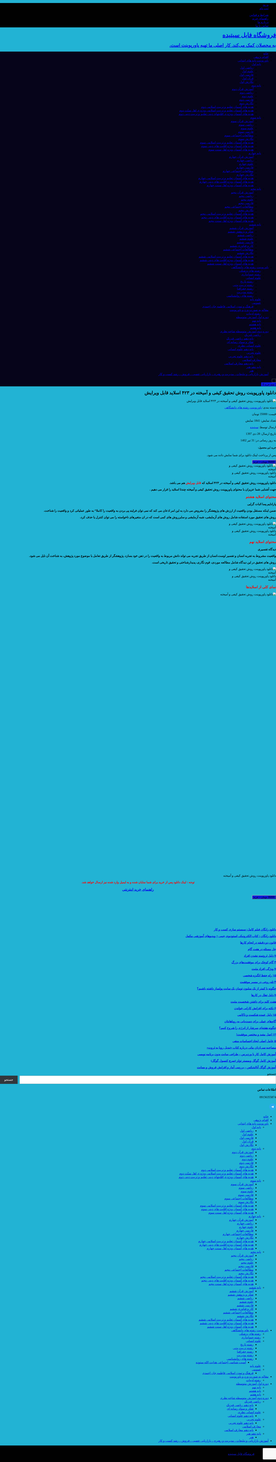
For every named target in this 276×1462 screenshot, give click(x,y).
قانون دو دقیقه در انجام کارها (258, 942)
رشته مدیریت (245, 292)
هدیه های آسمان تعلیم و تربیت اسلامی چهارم (225, 178)
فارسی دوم (246, 99)
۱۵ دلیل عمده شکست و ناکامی (256, 1014)
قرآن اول (247, 78)
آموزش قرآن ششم (241, 228)
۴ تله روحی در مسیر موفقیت (258, 982)
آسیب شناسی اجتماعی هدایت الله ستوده (221, 1362)
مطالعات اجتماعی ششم (238, 249)
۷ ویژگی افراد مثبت (264, 968)
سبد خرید (268, 384)
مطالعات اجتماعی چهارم (238, 171)
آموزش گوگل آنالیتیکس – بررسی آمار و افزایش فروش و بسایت (236, 1067)
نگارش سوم (245, 138)
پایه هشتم (255, 324)
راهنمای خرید (260, 18)
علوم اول (247, 71)
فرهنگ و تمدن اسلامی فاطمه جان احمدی (227, 306)
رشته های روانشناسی (240, 295)
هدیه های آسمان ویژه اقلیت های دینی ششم (226, 260)
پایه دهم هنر (253, 367)
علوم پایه (255, 299)
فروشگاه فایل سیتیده (241, 1453)
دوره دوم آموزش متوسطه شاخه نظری (244, 331)
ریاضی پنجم (246, 195)
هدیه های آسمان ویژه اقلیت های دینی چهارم (226, 181)
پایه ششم (255, 224)
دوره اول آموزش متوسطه (252, 317)
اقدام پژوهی (260, 57)
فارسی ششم (245, 242)
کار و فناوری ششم (241, 245)
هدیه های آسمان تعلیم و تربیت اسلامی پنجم (226, 213)
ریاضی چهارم (245, 160)
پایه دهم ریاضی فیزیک (239, 338)
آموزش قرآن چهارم (241, 156)
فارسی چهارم (244, 167)
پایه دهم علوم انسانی (240, 349)
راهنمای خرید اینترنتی (138, 889)
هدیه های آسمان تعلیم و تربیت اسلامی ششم (226, 256)
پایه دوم (256, 85)
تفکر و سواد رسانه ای (240, 342)
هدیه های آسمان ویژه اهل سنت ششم (230, 263)
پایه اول (256, 64)
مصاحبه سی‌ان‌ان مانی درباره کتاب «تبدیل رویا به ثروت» (241, 1047)
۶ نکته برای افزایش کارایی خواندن (255, 1008)
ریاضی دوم (246, 92)
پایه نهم (256, 320)
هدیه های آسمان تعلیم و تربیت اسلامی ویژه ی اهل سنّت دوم (216, 110)
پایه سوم (255, 117)
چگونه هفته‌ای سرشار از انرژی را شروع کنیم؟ (247, 1027)
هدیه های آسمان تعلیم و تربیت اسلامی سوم (226, 142)
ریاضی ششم (245, 235)
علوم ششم (246, 238)
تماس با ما (262, 25)
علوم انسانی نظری (249, 345)
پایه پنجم (255, 188)
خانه (265, 53)
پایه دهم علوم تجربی (240, 356)
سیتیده (254, 427)
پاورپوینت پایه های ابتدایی (253, 60)
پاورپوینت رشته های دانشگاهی (249, 267)
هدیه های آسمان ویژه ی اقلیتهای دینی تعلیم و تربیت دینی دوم (216, 114)
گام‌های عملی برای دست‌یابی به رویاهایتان (250, 1021)
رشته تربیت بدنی (243, 285)
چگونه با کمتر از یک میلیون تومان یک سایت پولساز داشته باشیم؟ (236, 988)
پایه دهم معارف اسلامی (238, 363)
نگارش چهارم (245, 174)
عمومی (256, 302)
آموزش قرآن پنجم (242, 192)
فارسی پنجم (245, 203)
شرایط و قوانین (258, 15)
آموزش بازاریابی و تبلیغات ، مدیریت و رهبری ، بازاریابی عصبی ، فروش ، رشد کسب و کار (213, 374)
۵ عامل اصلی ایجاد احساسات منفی (254, 1041)
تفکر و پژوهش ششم (240, 231)
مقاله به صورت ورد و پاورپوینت (249, 310)
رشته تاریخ (246, 281)
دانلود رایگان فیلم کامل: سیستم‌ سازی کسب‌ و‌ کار (245, 929)
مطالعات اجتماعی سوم (238, 135)
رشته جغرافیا (245, 288)
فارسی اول (246, 74)
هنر (251, 370)
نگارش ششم (245, 253)
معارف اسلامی (251, 359)
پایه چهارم (255, 153)
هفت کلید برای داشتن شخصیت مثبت (253, 1001)
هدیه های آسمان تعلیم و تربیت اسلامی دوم (227, 106)
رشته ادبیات (253, 313)
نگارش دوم (246, 103)
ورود (265, 4)
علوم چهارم (246, 163)
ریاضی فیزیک (252, 334)
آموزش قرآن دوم (242, 89)
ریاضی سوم (246, 124)
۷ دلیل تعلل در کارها (263, 995)
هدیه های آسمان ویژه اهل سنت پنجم (231, 220)
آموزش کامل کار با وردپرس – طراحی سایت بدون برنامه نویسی (236, 1054)
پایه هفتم (255, 327)
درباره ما (263, 22)
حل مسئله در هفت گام (262, 949)
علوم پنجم (247, 199)
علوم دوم (247, 96)
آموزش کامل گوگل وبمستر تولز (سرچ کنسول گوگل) (243, 1060)
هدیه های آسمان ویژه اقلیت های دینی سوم (227, 146)
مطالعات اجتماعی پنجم (239, 206)
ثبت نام (263, 8)
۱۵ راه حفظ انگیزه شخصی (259, 975)
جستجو (271, 1073)
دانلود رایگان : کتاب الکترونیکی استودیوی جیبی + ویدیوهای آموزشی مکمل (231, 936)
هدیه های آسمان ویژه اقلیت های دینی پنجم (227, 217)
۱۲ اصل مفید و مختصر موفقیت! (256, 1034)
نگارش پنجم (245, 210)
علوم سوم (247, 128)
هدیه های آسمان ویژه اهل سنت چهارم (230, 185)
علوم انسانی (253, 277)
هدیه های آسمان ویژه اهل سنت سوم (230, 149)
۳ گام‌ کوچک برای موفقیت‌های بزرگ (254, 962)
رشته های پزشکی (250, 270)
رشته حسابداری (251, 274)
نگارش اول (246, 81)
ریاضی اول (246, 67)
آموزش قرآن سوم (242, 121)
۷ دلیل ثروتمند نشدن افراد (260, 955)
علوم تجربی (254, 352)
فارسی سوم (245, 131)
